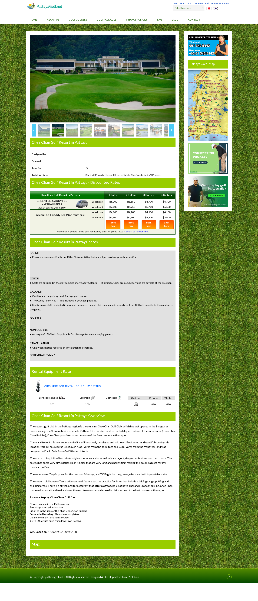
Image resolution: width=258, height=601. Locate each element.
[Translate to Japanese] (209, 8)
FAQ (159, 19)
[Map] (208, 105)
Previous (34, 130)
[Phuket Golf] (208, 158)
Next (171, 130)
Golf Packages (106, 19)
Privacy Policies (137, 19)
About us (53, 19)
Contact (194, 19)
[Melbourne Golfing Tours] (208, 191)
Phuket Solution (129, 577)
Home (33, 19)
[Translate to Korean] (216, 8)
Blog (175, 19)
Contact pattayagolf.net (136, 231)
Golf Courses (78, 19)
